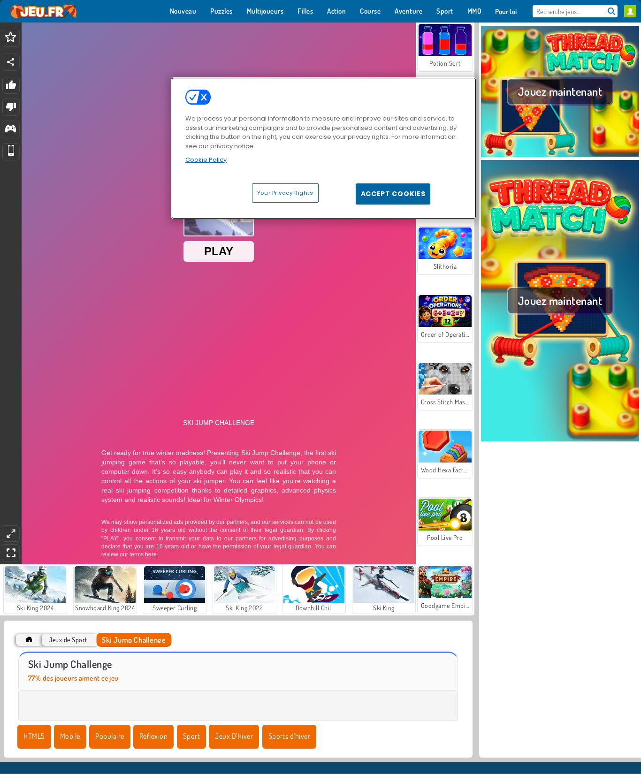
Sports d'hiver (289, 736)
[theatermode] (11, 533)
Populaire (109, 736)
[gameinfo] (10, 130)
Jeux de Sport (68, 640)
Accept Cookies (393, 193)
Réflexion (153, 736)
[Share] (11, 62)
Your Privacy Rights (285, 193)
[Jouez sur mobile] (11, 151)
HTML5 (34, 736)
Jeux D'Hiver (234, 736)
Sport (191, 736)
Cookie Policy (206, 159)
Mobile (70, 736)
